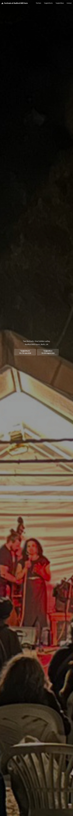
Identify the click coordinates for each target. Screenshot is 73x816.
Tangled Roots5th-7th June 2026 (25, 352)
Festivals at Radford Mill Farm (16, 3)
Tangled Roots (48, 3)
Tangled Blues (60, 3)
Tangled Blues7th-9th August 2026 (47, 352)
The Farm (38, 3)
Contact (69, 3)
